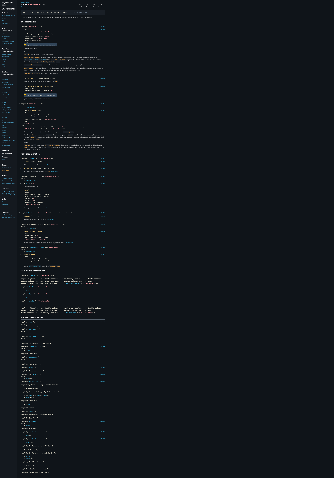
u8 (43, 40)
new (29, 30)
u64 (50, 34)
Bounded (28, 457)
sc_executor (25, 2)
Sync (31, 294)
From (31, 367)
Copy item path (44, 4)
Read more (48, 165)
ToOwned (32, 421)
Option (45, 34)
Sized (35, 326)
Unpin (31, 301)
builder (31, 78)
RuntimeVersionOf (36, 248)
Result (28, 123)
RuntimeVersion (95, 127)
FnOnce (29, 127)
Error (35, 183)
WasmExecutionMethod (40, 32)
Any (30, 322)
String (42, 239)
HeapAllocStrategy (50, 119)
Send (31, 287)
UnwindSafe (71, 313)
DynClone (33, 357)
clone (26, 162)
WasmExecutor (34, 26)
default (27, 216)
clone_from (28, 168)
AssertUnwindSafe (37, 127)
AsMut (38, 395)
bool (53, 90)
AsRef (30, 395)
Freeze (32, 275)
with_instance (33, 111)
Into (34, 374)
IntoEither (34, 381)
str (34, 198)
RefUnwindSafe (72, 283)
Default (29, 213)
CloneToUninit (35, 347)
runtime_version (30, 254)
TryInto (35, 439)
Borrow (32, 329)
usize (47, 36)
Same (31, 411)
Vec (34, 205)
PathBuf (45, 38)
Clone (31, 158)
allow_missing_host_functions (40, 86)
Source (23, 7)
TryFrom (35, 432)
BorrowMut (33, 336)
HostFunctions (30, 107)
